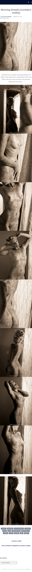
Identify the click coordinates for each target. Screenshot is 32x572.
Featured (2, 18)
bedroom (10, 528)
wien (21, 533)
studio (11, 533)
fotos (4, 530)
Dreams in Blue (17, 541)
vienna (16, 533)
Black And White (19, 528)
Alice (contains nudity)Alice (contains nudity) (16, 545)
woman (26, 533)
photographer (16, 530)
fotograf (27, 528)
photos (5, 533)
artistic (4, 528)
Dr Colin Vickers (6, 16)
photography (25, 530)
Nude (7, 18)
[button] (28, 2)
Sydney (28, 569)
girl (9, 530)
